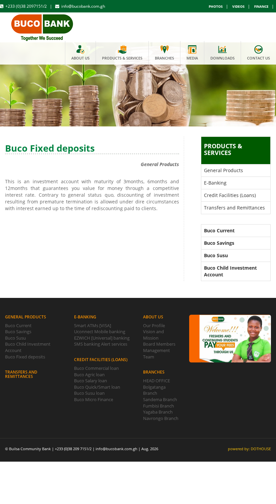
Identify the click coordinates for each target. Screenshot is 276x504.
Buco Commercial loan (96, 368)
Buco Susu (15, 338)
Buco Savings (18, 331)
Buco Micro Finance (93, 399)
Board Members (159, 344)
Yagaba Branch (158, 412)
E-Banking (215, 183)
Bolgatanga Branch (154, 390)
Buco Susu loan (89, 393)
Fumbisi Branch (158, 406)
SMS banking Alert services (100, 344)
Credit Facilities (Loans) (230, 195)
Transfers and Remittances (234, 207)
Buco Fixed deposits (25, 357)
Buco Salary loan (90, 381)
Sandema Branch (160, 399)
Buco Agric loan (89, 375)
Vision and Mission (153, 334)
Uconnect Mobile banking (99, 331)
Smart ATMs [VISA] (92, 325)
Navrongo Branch (160, 418)
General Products (223, 170)
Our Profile (154, 325)
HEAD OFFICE (156, 381)
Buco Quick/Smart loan (97, 387)
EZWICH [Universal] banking (102, 338)
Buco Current (18, 325)
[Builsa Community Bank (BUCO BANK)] (42, 26)
